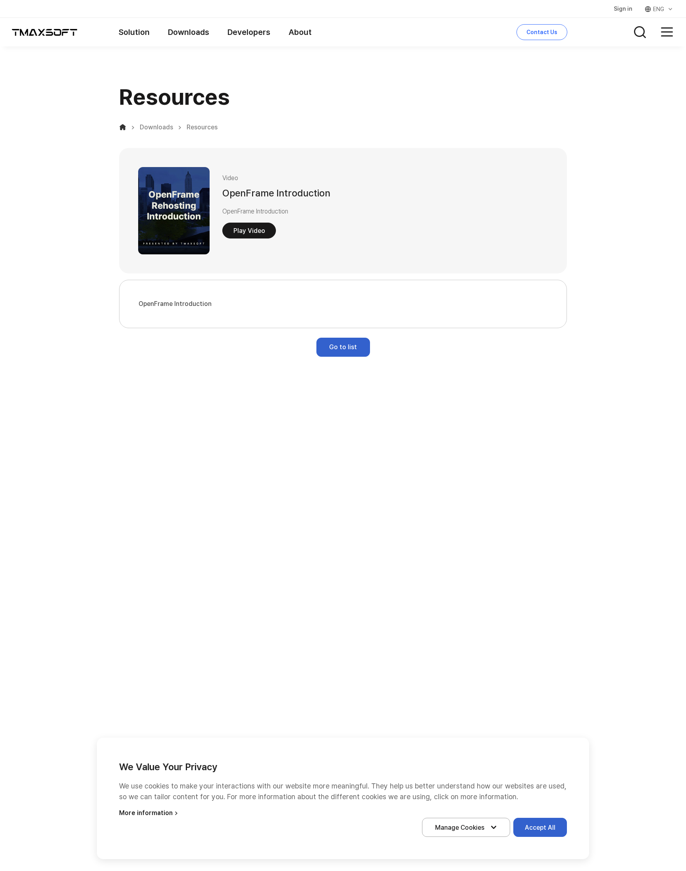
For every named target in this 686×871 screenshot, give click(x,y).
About (300, 32)
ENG (658, 9)
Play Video (249, 231)
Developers (248, 32)
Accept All (540, 827)
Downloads (188, 32)
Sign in (623, 9)
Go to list (343, 347)
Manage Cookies (459, 827)
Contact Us (541, 32)
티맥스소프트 (44, 32)
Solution (134, 32)
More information (146, 813)
